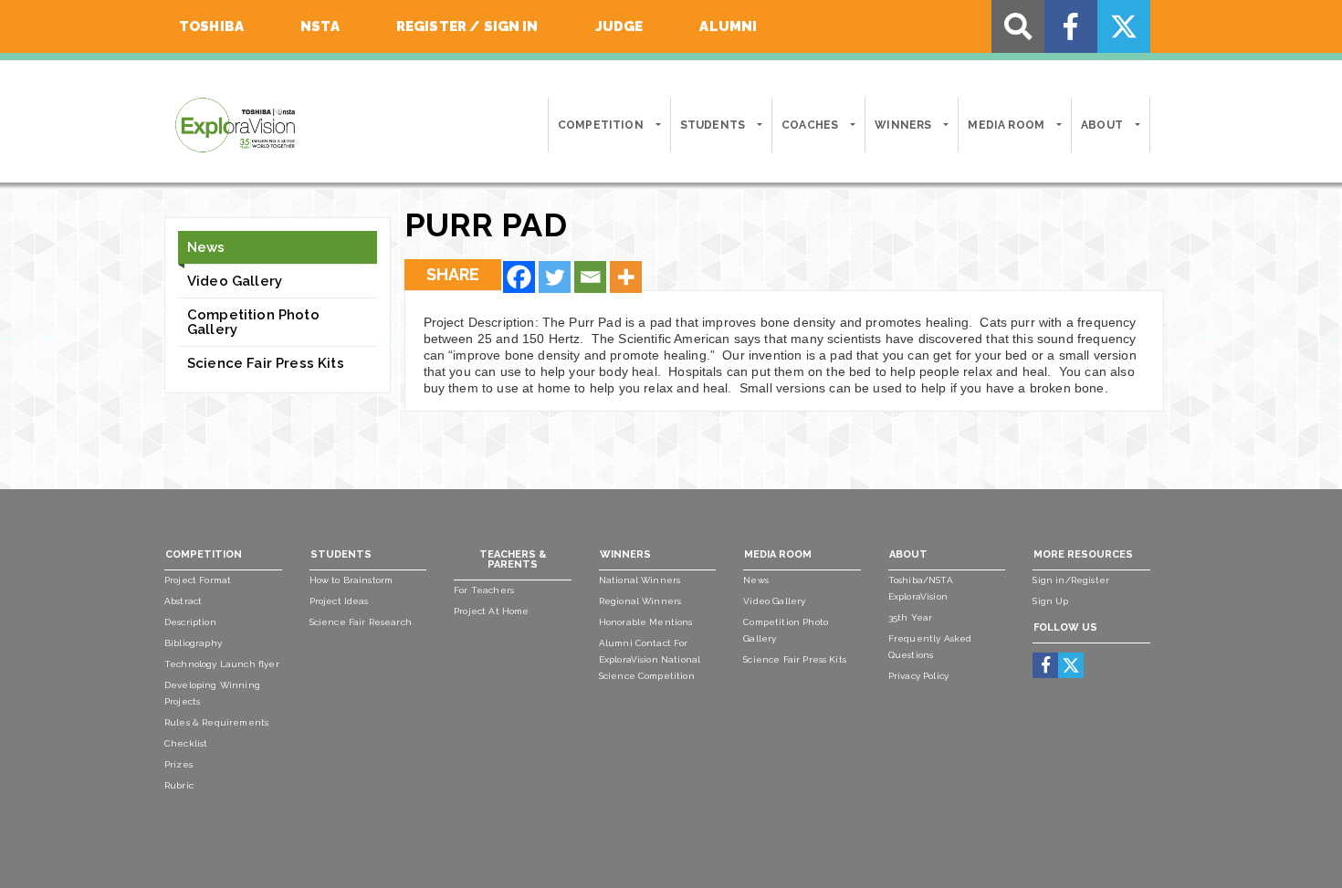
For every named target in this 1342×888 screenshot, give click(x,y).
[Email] (590, 277)
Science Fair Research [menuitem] (360, 622)
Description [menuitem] (190, 622)
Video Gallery (234, 281)
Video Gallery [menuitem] (774, 601)
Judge (619, 26)
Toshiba (211, 26)
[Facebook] (519, 277)
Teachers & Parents (512, 559)
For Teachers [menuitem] (484, 590)
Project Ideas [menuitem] (339, 601)
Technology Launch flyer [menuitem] (221, 664)
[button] (657, 125)
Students (712, 125)
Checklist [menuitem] (185, 743)
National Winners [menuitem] (640, 580)
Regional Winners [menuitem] (640, 601)
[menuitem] (1046, 665)
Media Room (1006, 125)
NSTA (320, 26)
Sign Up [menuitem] (1050, 601)
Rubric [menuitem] (179, 785)
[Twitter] (555, 277)
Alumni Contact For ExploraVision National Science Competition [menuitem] (650, 659)
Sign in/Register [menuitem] (1071, 580)
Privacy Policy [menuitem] (918, 676)
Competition (601, 125)
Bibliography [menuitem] (193, 643)
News (206, 247)
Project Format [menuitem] (197, 580)
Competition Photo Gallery (253, 322)
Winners (903, 125)
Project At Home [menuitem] (491, 611)
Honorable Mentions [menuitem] (646, 622)
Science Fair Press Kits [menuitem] (794, 659)
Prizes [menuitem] (178, 764)
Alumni (728, 26)
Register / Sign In (467, 26)
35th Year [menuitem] (910, 617)
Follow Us (1065, 627)
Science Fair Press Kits (265, 363)
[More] (626, 277)
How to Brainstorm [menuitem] (351, 580)
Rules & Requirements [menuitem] (216, 722)
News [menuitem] (756, 580)
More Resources (1083, 554)
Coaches (809, 125)
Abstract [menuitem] (183, 601)
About (1102, 125)
